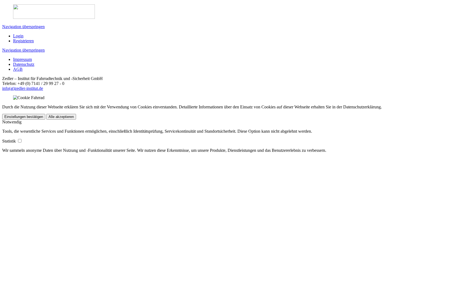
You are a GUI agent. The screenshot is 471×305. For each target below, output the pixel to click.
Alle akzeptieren (61, 117)
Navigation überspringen (23, 26)
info (5, 88)
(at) (12, 88)
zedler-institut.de (29, 88)
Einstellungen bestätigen (23, 117)
